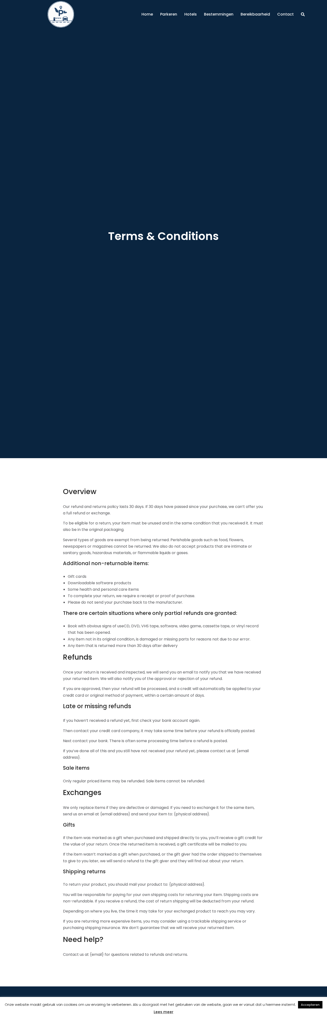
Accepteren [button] (310, 1004)
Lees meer (163, 1011)
